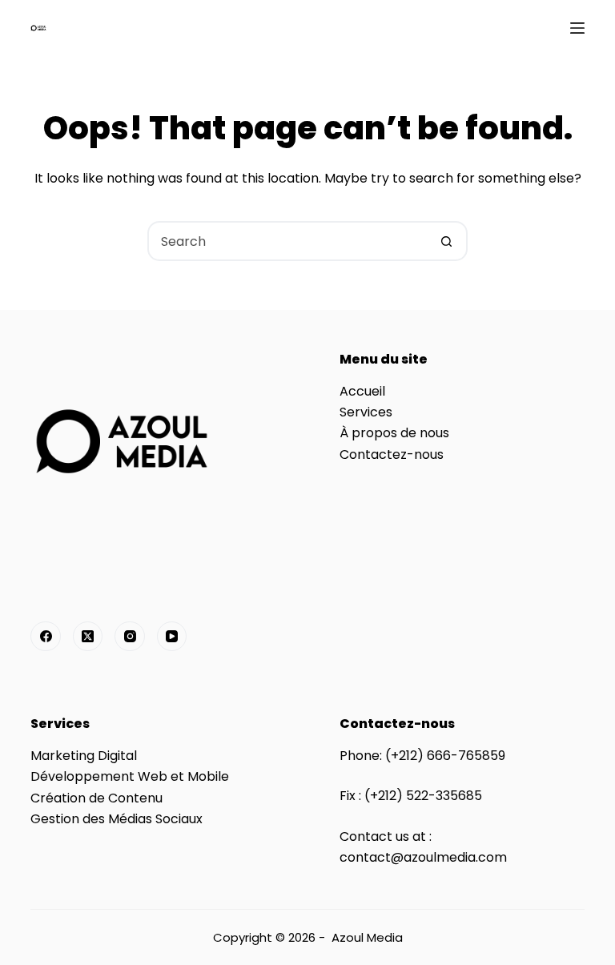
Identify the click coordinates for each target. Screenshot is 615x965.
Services (366, 412)
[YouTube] (172, 636)
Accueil (362, 391)
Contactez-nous (392, 454)
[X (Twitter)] (88, 636)
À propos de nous (394, 433)
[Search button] (446, 241)
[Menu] (577, 28)
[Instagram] (130, 636)
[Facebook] (45, 636)
